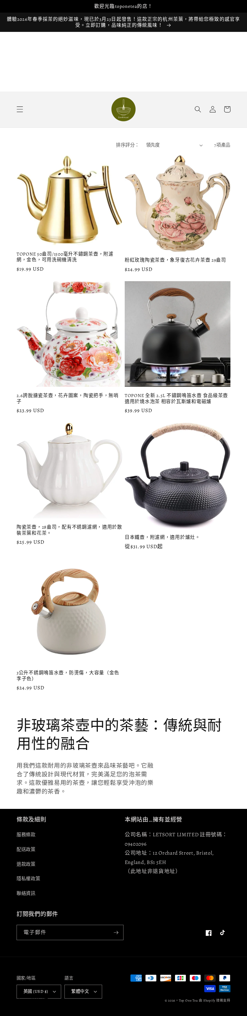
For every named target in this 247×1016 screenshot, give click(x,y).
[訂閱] (116, 932)
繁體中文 (80, 991)
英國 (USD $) (35, 991)
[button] (20, 109)
